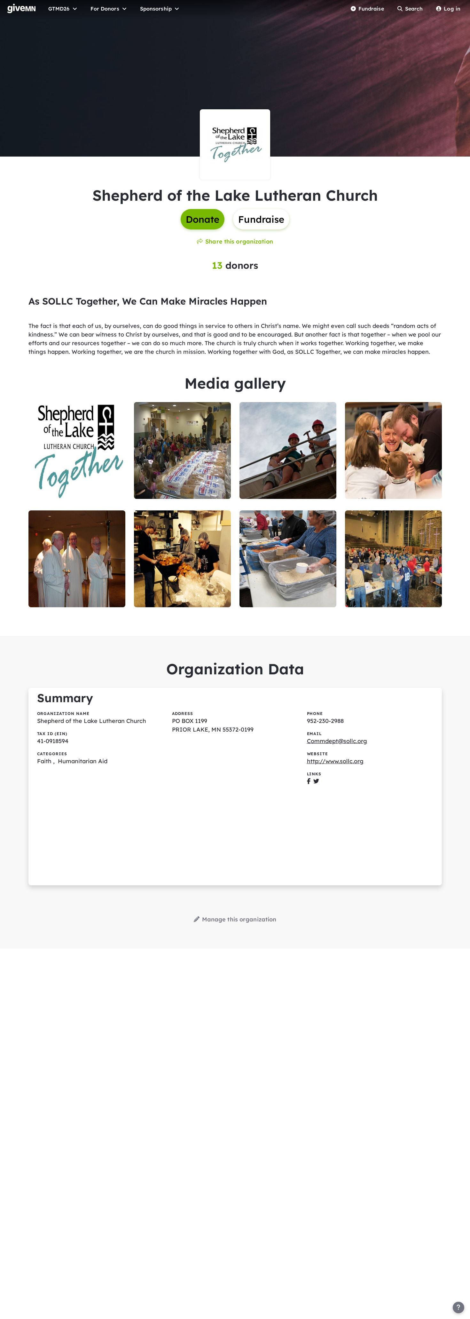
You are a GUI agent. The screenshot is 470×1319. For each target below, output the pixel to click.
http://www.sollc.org (335, 761)
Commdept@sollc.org (337, 741)
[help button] (458, 1307)
